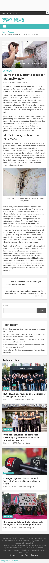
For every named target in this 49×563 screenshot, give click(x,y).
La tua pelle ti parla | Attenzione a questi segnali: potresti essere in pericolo (24, 283)
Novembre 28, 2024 (10, 487)
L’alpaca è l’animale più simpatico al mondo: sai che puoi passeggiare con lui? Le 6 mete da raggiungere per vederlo (24, 293)
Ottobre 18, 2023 (9, 83)
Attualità (7, 71)
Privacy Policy (24, 555)
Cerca (5, 306)
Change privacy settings (9, 561)
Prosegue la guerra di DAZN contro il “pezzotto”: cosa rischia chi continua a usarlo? (21, 481)
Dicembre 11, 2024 (10, 443)
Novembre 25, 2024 (10, 528)
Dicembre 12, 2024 (10, 399)
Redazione (13, 555)
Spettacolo (8, 473)
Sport (6, 388)
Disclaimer (35, 555)
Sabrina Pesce (22, 83)
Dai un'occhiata (11, 360)
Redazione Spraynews (26, 399)
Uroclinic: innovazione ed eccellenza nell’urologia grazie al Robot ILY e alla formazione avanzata (21, 437)
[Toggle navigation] (5, 26)
